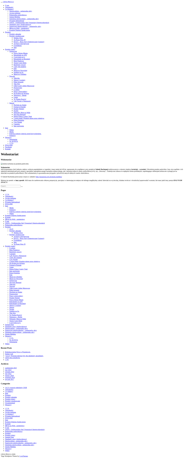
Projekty (8, 32)
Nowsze (12, 76)
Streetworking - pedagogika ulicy (16, 441)
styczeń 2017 (9, 379)
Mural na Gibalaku (20, 74)
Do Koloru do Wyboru (21, 93)
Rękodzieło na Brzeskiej (22, 59)
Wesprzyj (8, 137)
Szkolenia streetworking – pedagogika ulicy (24, 19)
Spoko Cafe (9, 354)
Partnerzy (12, 135)
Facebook (8, 147)
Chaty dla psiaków (20, 67)
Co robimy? (9, 391)
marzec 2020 (9, 376)
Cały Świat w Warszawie (22, 101)
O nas (7, 5)
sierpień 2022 (9, 372)
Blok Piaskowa (19, 61)
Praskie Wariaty (19, 109)
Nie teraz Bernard (20, 114)
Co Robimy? (9, 9)
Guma (16, 97)
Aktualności (9, 7)
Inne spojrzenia (19, 126)
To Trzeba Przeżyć (20, 99)
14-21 (11, 229)
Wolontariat (13, 139)
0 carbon (16, 90)
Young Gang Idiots (20, 63)
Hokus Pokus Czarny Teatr (23, 116)
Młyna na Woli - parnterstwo (14, 426)
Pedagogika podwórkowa (18, 15)
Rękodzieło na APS (20, 55)
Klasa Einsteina (19, 120)
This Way (17, 84)
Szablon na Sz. (19, 72)
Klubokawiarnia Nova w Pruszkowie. (18, 352)
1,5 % (11, 143)
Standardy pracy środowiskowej (20, 24)
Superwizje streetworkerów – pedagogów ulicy (25, 26)
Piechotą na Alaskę (20, 105)
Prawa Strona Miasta (21, 53)
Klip (15, 68)
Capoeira (17, 124)
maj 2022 (8, 374)
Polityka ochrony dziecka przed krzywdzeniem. (25, 134)
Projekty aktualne (15, 34)
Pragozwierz (18, 88)
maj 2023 (8, 370)
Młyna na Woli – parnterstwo (19, 28)
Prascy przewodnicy (20, 91)
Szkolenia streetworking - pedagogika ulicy (19, 445)
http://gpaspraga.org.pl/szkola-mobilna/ (49, 177)
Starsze (11, 103)
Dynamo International (16, 21)
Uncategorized (10, 403)
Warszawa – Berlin (20, 95)
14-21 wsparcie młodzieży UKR (16, 388)
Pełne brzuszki (18, 82)
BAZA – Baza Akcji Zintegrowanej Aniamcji (29, 42)
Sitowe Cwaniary (19, 80)
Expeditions (18, 45)
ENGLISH (9, 145)
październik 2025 (11, 368)
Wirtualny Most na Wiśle (22, 113)
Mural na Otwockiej (20, 70)
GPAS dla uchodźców (12, 358)
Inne (15, 47)
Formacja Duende (20, 107)
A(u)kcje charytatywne (21, 44)
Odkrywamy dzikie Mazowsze (24, 86)
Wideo (11, 130)
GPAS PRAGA (8, 2)
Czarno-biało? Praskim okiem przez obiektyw (29, 118)
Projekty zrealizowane (16, 36)
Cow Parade (18, 122)
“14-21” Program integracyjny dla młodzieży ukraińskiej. (24, 356)
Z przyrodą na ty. (19, 57)
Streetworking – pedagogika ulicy (20, 11)
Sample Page (9, 325)
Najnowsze (13, 51)
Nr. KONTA (13, 141)
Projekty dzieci (10, 49)
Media (11, 132)
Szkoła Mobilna (14, 17)
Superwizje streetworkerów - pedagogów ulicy (21, 443)
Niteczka (17, 78)
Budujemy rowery (20, 65)
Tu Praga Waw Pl (19, 40)
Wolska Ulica (18, 38)
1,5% (7, 360)
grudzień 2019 (10, 377)
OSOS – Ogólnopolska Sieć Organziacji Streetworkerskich (29, 23)
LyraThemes (23, 456)
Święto (16, 111)
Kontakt (8, 149)
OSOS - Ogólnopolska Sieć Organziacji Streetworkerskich (25, 429)
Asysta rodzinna (14, 13)
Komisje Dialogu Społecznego (19, 30)
